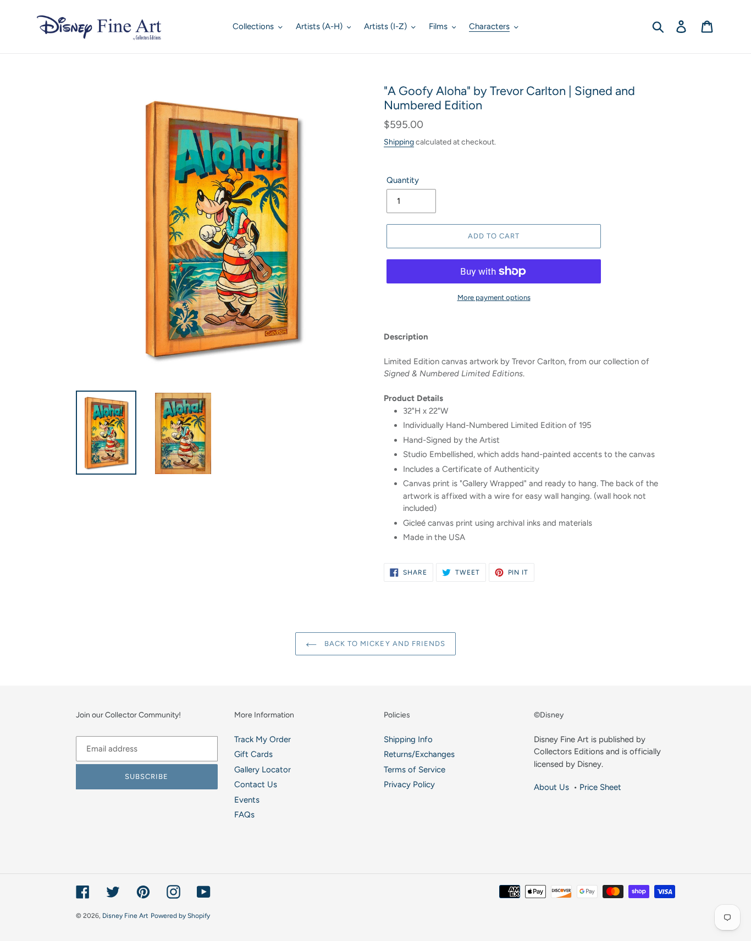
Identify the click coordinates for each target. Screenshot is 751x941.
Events (246, 800)
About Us (551, 787)
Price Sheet (600, 787)
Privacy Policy (409, 784)
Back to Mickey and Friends (383, 643)
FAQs (244, 815)
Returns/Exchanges (419, 754)
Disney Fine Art (125, 916)
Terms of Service (414, 770)
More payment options (494, 297)
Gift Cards (253, 754)
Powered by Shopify (180, 916)
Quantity (402, 180)
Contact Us (255, 784)
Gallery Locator (262, 770)
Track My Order (262, 739)
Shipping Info (408, 739)
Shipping (399, 141)
